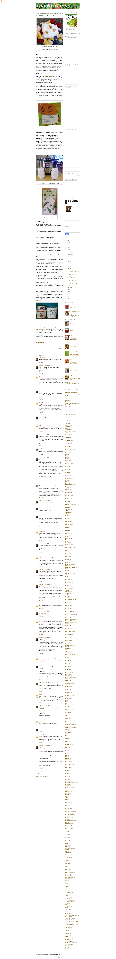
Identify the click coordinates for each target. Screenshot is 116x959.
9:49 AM (41, 454)
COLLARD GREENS (69, 524)
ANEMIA (67, 423)
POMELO (67, 779)
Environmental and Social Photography (72, 394)
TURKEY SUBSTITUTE (69, 901)
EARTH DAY (67, 553)
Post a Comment (39, 771)
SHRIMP (67, 849)
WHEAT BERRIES (68, 941)
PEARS (66, 753)
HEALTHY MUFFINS (69, 620)
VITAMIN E (67, 933)
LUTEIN (66, 678)
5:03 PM (41, 566)
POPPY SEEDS (68, 781)
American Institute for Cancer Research (72, 391)
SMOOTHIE (67, 852)
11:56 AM (41, 503)
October (69, 256)
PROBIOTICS (67, 791)
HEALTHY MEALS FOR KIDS (71, 617)
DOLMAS (67, 550)
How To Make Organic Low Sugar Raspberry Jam (74, 369)
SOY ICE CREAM (68, 857)
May (69, 264)
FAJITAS (67, 571)
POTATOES (67, 784)
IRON (66, 643)
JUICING (67, 651)
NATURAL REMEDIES (69, 709)
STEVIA (66, 869)
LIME (66, 668)
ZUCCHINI (67, 948)
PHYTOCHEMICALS (69, 764)
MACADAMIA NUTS (69, 683)
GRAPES (67, 597)
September (70, 257)
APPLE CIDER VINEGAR (70, 431)
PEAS (66, 755)
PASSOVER (67, 746)
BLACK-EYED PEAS (69, 463)
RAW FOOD (67, 808)
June (40, 376)
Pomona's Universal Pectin (70, 404)
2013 (68, 291)
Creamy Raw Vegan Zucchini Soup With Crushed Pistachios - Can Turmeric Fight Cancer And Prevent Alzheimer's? (74, 354)
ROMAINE (67, 826)
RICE (66, 822)
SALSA (66, 836)
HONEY (66, 629)
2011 (68, 294)
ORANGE (67, 730)
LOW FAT (67, 674)
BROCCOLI (67, 475)
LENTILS (67, 666)
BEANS (66, 457)
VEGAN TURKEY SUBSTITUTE (71, 915)
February (69, 285)
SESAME (67, 846)
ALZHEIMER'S (68, 420)
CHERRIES (67, 507)
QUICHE (67, 796)
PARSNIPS (67, 743)
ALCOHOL (67, 417)
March (69, 268)
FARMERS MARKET (69, 573)
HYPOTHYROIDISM (69, 634)
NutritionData (67, 401)
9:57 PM (41, 540)
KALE (66, 655)
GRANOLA (67, 596)
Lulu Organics (68, 400)
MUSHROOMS (68, 707)
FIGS (66, 576)
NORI (66, 715)
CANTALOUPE (68, 493)
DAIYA (66, 539)
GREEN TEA (67, 602)
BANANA (67, 451)
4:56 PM (41, 512)
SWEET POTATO (68, 881)
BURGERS (67, 481)
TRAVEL (67, 898)
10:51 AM (41, 608)
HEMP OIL (67, 623)
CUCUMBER (67, 533)
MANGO (67, 688)
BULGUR (67, 480)
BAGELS (67, 448)
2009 (68, 298)
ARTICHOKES (68, 440)
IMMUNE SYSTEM (69, 637)
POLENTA (67, 776)
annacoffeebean (42, 357)
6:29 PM (41, 717)
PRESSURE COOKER (69, 787)
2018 (68, 246)
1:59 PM (41, 679)
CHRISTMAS (67, 513)
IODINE (66, 642)
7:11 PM (41, 725)
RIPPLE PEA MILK (69, 825)
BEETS (66, 458)
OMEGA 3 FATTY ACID (69, 724)
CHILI (66, 510)
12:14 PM (41, 420)
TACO (66, 886)
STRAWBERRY (68, 871)
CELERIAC (67, 503)
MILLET (67, 700)
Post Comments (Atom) (45, 776)
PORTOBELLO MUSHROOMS (71, 782)
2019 (68, 244)
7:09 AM (41, 634)
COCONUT (67, 519)
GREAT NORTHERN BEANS (70, 599)
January (69, 287)
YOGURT (67, 945)
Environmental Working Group (71, 392)
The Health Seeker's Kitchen (70, 407)
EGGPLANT (67, 559)
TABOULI (67, 884)
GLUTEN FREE (68, 588)
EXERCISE (67, 568)
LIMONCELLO (68, 669)
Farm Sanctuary (68, 395)
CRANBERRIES (68, 532)
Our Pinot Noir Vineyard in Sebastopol (72, 403)
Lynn (40, 555)
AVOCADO (67, 445)
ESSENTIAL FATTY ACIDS (70, 567)
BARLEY (67, 452)
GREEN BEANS (68, 600)
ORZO (66, 733)
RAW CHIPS (67, 805)
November (70, 254)
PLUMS (66, 775)
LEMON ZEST (68, 665)
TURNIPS (67, 904)
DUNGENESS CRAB (69, 552)
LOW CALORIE (68, 672)
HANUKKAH (67, 608)
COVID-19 (67, 530)
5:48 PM (41, 528)
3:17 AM (41, 362)
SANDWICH (67, 837)
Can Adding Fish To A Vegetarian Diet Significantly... (74, 273)
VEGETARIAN (68, 919)
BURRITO (67, 483)
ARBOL (66, 438)
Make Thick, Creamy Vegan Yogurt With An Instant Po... (73, 270)
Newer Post (38, 773)
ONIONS (67, 729)
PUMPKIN (67, 794)
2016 (68, 249)
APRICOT (67, 435)
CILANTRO (67, 515)
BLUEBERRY (68, 466)
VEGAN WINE (68, 916)
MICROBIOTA (68, 698)
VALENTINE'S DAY (69, 906)
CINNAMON (67, 518)
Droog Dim (41, 531)
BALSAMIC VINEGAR (69, 449)
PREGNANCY (68, 785)
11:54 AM (41, 412)
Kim (39, 448)
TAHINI (66, 888)
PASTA (66, 747)
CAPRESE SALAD (68, 495)
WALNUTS (67, 936)
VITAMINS (67, 935)
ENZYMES (67, 565)
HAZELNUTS (67, 610)
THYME (66, 894)
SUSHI (66, 880)
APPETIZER (67, 429)
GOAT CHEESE (68, 591)
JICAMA (67, 649)
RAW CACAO (67, 803)
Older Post (61, 773)
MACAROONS (68, 684)
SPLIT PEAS (67, 865)
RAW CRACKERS (68, 807)
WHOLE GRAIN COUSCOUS (70, 942)
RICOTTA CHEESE (69, 823)
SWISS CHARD (68, 883)
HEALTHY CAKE (68, 611)
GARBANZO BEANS (69, 582)
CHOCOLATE (68, 512)
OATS (66, 721)
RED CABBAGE (68, 817)
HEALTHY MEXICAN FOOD (70, 619)
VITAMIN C (67, 930)
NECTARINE (67, 712)
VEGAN (66, 909)
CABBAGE (67, 487)
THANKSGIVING (68, 892)
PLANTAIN (67, 773)
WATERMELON (68, 938)
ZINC (66, 947)
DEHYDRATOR (68, 542)
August (69, 259)
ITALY (66, 646)
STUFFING (67, 874)
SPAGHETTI (67, 860)
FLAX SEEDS (67, 579)
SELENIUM (67, 845)
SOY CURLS (67, 855)
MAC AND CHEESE (69, 681)
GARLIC (67, 584)
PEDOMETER (68, 758)
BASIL (66, 454)
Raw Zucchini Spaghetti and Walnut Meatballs (74, 345)
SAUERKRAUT (68, 839)
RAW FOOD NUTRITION (70, 814)
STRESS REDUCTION (69, 872)
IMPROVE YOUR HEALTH (70, 639)
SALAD (66, 831)
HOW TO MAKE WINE (69, 631)
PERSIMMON (68, 759)
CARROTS (67, 497)
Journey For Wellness (69, 398)
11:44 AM (41, 387)
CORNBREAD (68, 529)
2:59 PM (41, 710)
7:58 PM (41, 731)
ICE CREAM (67, 636)
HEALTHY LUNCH (69, 616)
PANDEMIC (67, 738)
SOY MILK (67, 858)
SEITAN (66, 843)
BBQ (66, 455)
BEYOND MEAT (68, 460)
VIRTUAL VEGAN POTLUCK (70, 924)
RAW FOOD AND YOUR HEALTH (71, 810)
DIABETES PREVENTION (70, 547)
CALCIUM (67, 489)
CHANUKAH (67, 506)
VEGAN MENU (68, 913)
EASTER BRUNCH (68, 555)
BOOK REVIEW (68, 468)
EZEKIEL (67, 570)
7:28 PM (41, 431)
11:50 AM (41, 399)
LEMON (66, 663)
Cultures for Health (48, 76)
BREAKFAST (67, 472)
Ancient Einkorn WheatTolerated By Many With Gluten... (74, 282)
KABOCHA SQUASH (69, 652)
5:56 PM (41, 742)
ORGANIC (67, 732)
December (70, 252)
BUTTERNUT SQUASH (69, 484)
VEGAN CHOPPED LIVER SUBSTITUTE (70, 911)
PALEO (66, 736)
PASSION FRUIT (68, 744)
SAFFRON (67, 829)
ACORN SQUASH (68, 416)
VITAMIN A (67, 925)
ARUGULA (67, 442)
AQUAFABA (67, 437)
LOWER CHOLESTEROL (70, 677)
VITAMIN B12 (68, 927)
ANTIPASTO (67, 426)
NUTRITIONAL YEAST (69, 718)
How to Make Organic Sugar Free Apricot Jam (74, 322)
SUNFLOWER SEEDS (69, 877)
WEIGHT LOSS (68, 939)
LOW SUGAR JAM (68, 675)
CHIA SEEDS (67, 509)
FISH (66, 578)
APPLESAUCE (68, 434)
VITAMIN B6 (67, 929)
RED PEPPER (67, 819)
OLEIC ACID (67, 723)
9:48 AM (41, 373)
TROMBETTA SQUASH (69, 900)
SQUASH (67, 868)
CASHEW (67, 498)
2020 (68, 242)
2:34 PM (41, 691)
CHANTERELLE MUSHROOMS (71, 504)
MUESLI (67, 706)
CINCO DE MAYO (68, 516)
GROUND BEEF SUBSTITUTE (71, 603)
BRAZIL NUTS (68, 469)
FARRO (66, 574)
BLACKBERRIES (68, 464)
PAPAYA (66, 740)
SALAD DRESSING (69, 833)
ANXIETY (67, 428)
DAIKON (67, 536)
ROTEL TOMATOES (69, 828)
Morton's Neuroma (68, 704)
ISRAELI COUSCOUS (69, 645)
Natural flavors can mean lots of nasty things (44, 147)
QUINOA (67, 797)
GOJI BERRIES (68, 593)
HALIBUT (67, 607)
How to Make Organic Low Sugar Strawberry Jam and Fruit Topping (74, 306)
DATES (66, 541)
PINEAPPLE (67, 769)
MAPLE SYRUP (68, 691)
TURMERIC (67, 903)
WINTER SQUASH (68, 944)
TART (66, 889)
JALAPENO (67, 648)
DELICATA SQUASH (69, 544)
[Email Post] (60, 348)
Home (50, 773)
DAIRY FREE (67, 538)
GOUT (66, 594)
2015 (68, 251)
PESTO (66, 762)
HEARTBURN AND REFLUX (70, 622)
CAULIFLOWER (68, 501)
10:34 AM (41, 480)
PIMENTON (67, 766)
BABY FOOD (67, 446)
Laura (40, 720)
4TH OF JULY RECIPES (69, 414)
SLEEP (66, 851)
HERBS (66, 626)
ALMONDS (67, 419)
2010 (68, 296)
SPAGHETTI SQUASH (69, 862)
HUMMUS (67, 633)
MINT (66, 701)
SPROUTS (67, 866)
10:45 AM (41, 600)
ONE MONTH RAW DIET (70, 727)
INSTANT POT (68, 640)
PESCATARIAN (68, 761)
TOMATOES (67, 897)
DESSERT (67, 545)
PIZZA (66, 772)
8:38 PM (41, 445)
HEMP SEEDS (68, 625)
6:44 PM (41, 768)
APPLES (66, 432)
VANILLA (67, 907)
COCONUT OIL (68, 521)
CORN (66, 527)
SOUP (66, 854)
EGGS (66, 561)
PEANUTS (67, 752)
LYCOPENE (67, 680)
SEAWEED (67, 842)
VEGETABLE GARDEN (69, 918)
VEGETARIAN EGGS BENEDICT (71, 921)
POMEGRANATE (68, 778)
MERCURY (67, 697)
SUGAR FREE (68, 875)
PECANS (67, 756)
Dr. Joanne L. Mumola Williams (44, 365)
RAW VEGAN (67, 816)
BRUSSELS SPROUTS (69, 478)
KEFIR (66, 657)
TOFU (66, 895)
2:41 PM (41, 702)
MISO (66, 703)
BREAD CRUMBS (68, 471)
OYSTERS (67, 735)
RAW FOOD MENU (69, 813)
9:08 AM (41, 668)
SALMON (67, 834)
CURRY (66, 535)
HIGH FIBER (67, 628)
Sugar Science (67, 406)
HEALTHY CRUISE (69, 613)
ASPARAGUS (67, 443)
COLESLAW (67, 523)
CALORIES (67, 490)
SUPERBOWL (68, 878)
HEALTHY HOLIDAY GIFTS (70, 614)
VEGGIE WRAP (68, 922)
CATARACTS (67, 500)
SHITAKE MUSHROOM (69, 848)
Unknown (40, 619)
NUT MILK (67, 717)
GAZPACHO (67, 585)
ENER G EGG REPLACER (70, 564)
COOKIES (67, 526)
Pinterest (56, 49)
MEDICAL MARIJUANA (70, 695)
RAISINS (67, 800)
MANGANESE (68, 686)
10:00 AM (41, 552)
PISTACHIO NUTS (68, 770)
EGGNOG (67, 558)
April (69, 266)
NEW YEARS (67, 714)
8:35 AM (41, 653)
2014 (68, 289)
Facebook (52, 49)
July (69, 261)
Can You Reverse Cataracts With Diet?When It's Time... (73, 279)
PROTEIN (67, 793)
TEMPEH (67, 891)
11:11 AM (41, 616)
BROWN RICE (68, 477)
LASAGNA (67, 660)
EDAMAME (67, 556)
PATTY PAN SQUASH (69, 749)
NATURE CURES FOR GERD (70, 710)
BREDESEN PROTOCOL (70, 474)
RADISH (67, 799)
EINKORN (67, 562)
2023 (68, 240)
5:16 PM (41, 581)
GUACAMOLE (68, 605)
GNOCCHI (67, 590)
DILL (66, 548)
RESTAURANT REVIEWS (70, 820)
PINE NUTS (67, 767)
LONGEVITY (67, 671)
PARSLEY (67, 741)
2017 (68, 247)
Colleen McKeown (42, 507)
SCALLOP (67, 840)
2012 (68, 293)
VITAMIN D (67, 932)
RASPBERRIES (68, 802)
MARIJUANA (67, 692)
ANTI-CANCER (68, 425)
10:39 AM (41, 497)
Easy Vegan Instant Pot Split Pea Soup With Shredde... (73, 276)
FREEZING (67, 581)
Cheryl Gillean (41, 423)
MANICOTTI (67, 689)
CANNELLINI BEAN (69, 492)
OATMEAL (67, 720)
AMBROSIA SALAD (69, 422)
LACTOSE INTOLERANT (70, 659)
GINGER (67, 587)
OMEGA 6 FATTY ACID (69, 726)
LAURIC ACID (68, 662)
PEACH (66, 750)
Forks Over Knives (68, 397)
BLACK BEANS (68, 461)
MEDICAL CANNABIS (69, 694)
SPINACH (67, 863)
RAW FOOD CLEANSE (69, 811)
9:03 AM (41, 661)
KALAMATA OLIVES (69, 654)
